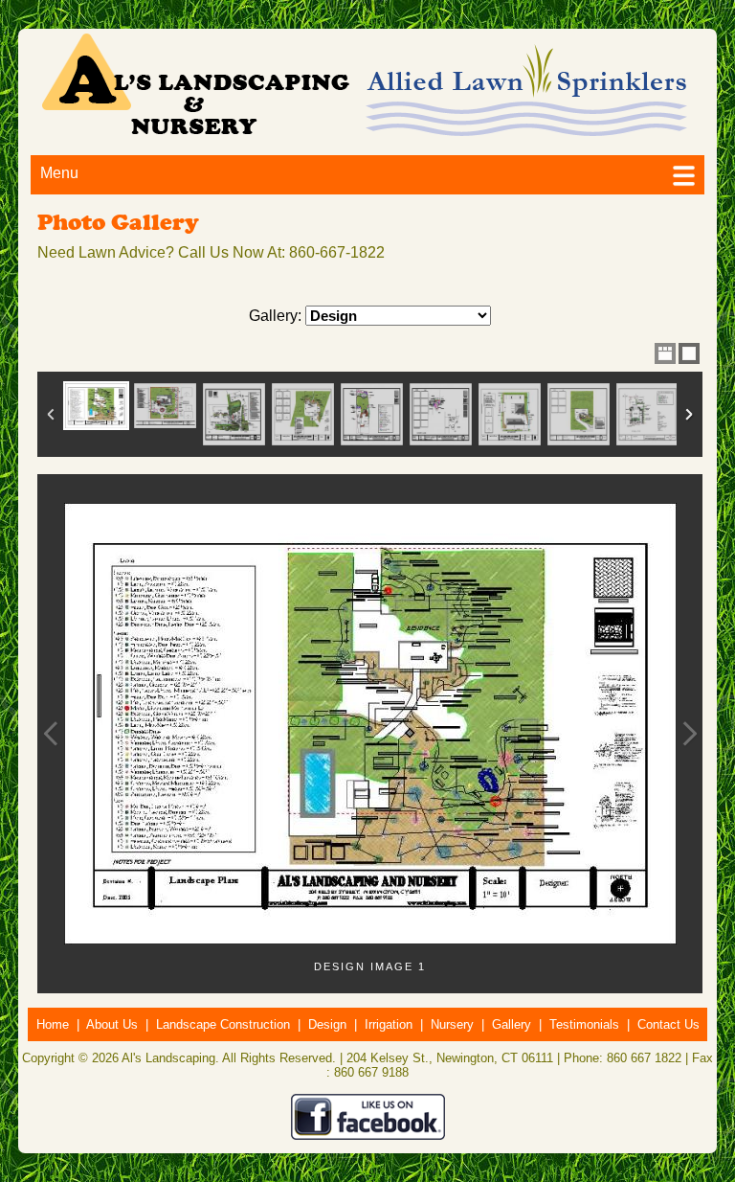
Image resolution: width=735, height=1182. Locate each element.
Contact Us (668, 1024)
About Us (112, 1024)
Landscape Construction (223, 1024)
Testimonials (584, 1024)
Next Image (689, 733)
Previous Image (50, 733)
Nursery (452, 1024)
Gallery (511, 1024)
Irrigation (388, 1024)
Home (52, 1024)
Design (327, 1024)
